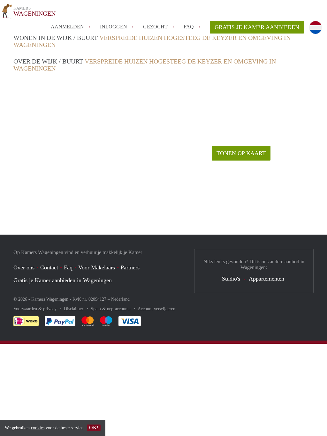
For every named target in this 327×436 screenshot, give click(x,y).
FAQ (189, 26)
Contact (49, 267)
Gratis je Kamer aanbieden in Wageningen (62, 280)
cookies (37, 427)
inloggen (113, 26)
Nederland (120, 299)
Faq (68, 267)
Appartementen (266, 278)
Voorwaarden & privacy (35, 308)
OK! (93, 427)
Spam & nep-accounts (111, 308)
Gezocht (155, 26)
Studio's (231, 278)
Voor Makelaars (96, 267)
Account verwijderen (156, 308)
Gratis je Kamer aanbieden (257, 27)
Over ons (23, 267)
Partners (130, 267)
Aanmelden (67, 26)
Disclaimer (74, 308)
